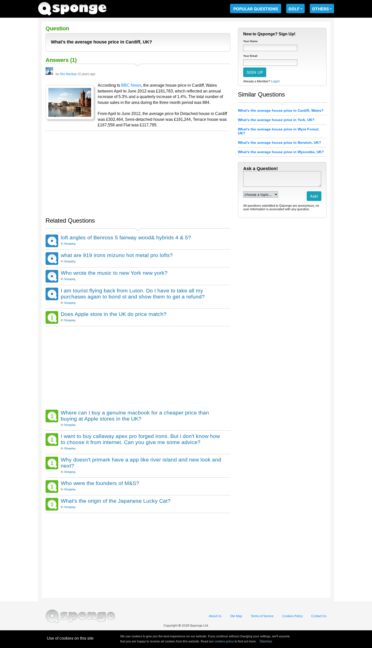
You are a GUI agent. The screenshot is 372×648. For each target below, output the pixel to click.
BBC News (131, 85)
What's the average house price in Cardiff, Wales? (281, 110)
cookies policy (224, 641)
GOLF (293, 8)
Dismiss (266, 641)
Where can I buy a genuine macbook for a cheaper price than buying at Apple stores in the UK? (135, 416)
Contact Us (318, 616)
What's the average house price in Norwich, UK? (279, 143)
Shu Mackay (68, 74)
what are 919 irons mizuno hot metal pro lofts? (117, 255)
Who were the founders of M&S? (100, 483)
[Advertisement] (138, 171)
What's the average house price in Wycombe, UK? (281, 152)
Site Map (236, 616)
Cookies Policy (292, 616)
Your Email (250, 55)
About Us (215, 616)
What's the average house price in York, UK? (276, 120)
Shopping (69, 243)
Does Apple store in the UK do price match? (114, 314)
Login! (275, 81)
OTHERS (320, 8)
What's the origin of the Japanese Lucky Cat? (116, 501)
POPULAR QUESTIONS (255, 8)
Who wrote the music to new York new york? (114, 273)
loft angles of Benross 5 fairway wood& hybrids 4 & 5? (126, 237)
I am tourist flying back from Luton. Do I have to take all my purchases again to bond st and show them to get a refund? (133, 293)
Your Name (250, 41)
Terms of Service (262, 616)
